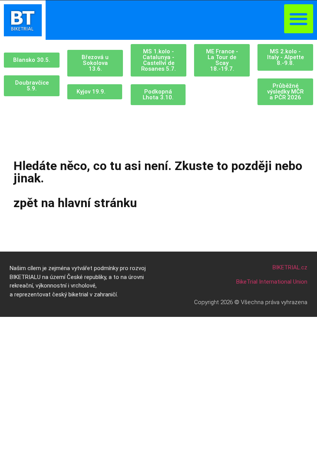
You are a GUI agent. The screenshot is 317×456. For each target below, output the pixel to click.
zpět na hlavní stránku (75, 203)
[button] (298, 18)
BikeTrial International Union (271, 281)
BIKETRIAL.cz (290, 267)
